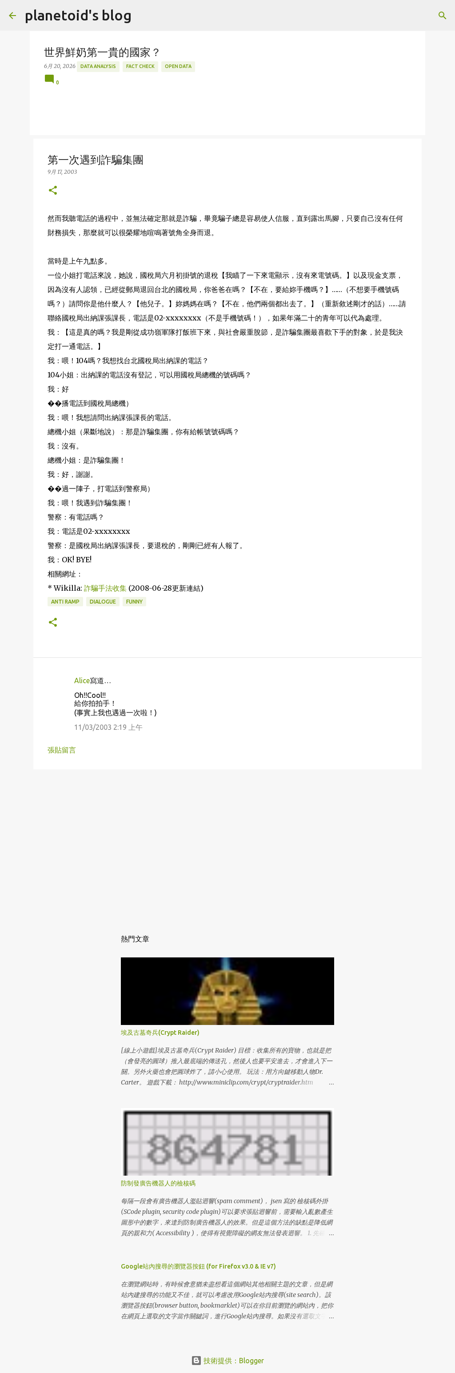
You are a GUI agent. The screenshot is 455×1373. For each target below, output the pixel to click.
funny (134, 601)
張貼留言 (62, 750)
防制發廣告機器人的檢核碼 (158, 1183)
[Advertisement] (227, 845)
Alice (82, 680)
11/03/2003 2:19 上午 (108, 727)
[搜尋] (442, 15)
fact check (140, 66)
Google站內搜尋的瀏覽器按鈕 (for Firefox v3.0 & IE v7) (198, 1266)
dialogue (103, 601)
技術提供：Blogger (233, 1361)
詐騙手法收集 (105, 588)
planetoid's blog (78, 15)
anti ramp (65, 601)
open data (178, 66)
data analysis (98, 66)
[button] (53, 191)
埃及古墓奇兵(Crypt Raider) (160, 1032)
